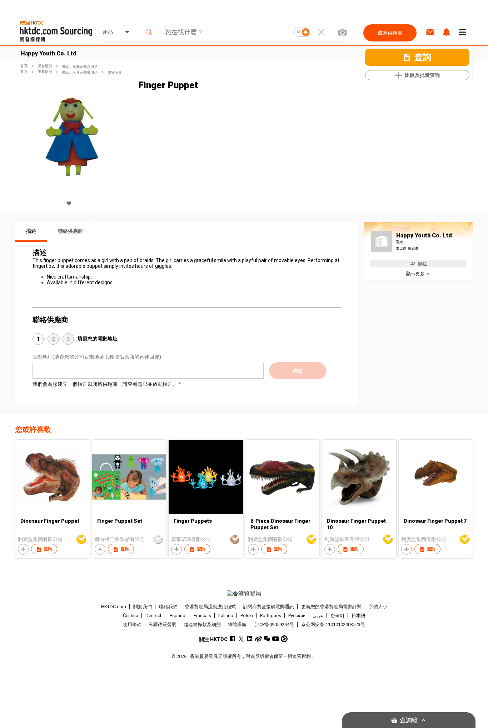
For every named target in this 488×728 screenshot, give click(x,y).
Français (202, 615)
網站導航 (237, 624)
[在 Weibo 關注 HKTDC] (258, 638)
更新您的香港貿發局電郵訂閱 (331, 606)
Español (178, 615)
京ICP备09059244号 (274, 624)
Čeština (130, 615)
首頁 (24, 66)
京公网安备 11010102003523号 (333, 624)
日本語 (358, 615)
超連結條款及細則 (202, 624)
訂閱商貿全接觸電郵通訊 (268, 606)
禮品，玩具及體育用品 (80, 67)
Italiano (225, 615)
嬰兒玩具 (115, 72)
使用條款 (132, 624)
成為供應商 (390, 33)
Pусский (296, 615)
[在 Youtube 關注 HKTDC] (275, 638)
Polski (246, 615)
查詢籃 (409, 720)
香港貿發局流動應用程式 (210, 606)
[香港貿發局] (244, 593)
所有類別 (45, 66)
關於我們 (142, 606)
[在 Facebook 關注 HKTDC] (232, 638)
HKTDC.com (113, 606)
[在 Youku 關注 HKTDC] (284, 638)
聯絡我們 (168, 606)
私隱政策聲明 (162, 624)
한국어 (337, 615)
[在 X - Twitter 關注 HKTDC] (241, 638)
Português (270, 615)
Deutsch (154, 615)
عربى (318, 615)
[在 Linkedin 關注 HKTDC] (250, 638)
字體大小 (378, 606)
